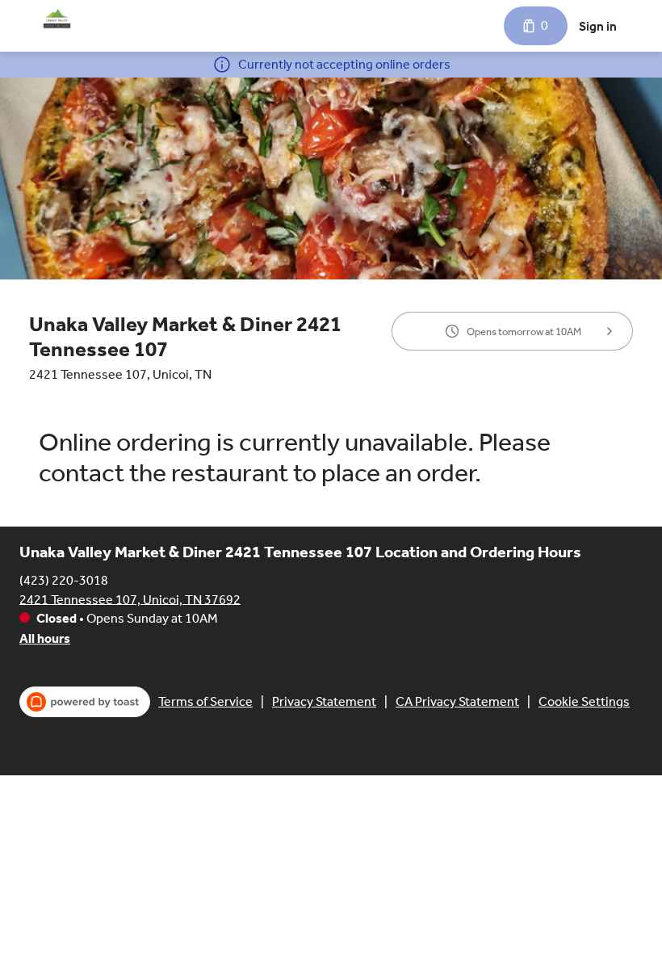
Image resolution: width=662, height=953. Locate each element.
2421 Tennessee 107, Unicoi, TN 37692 (130, 599)
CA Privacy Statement (457, 701)
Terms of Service (205, 701)
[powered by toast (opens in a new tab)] (85, 702)
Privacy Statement (324, 701)
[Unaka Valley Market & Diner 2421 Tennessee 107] (56, 19)
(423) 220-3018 (63, 579)
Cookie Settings (584, 701)
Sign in (598, 26)
